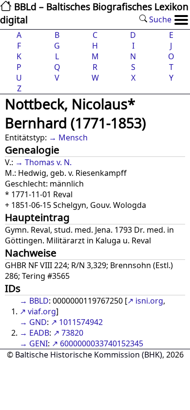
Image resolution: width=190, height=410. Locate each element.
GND (38, 322)
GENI (38, 343)
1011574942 (81, 322)
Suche (159, 19)
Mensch (73, 137)
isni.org (149, 300)
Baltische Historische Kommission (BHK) (88, 354)
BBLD (39, 300)
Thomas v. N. (48, 162)
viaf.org (42, 311)
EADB (39, 332)
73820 (72, 332)
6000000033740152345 (101, 343)
